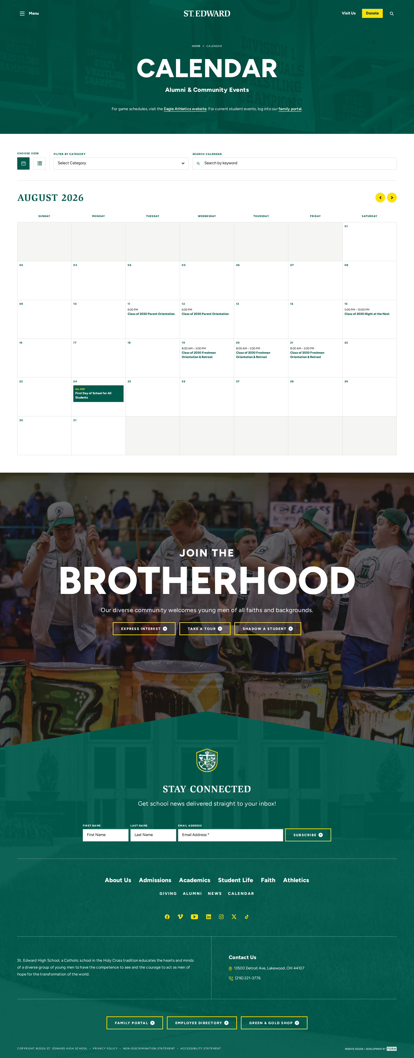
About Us (118, 881)
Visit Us (349, 14)
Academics (194, 881)
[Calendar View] (23, 163)
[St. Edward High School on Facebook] (167, 916)
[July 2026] (380, 197)
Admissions (155, 881)
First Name (92, 826)
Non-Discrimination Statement (149, 1048)
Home (196, 46)
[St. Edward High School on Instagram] (221, 916)
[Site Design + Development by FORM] (371, 1049)
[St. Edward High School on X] (234, 916)
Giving (168, 894)
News (215, 894)
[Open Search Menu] (392, 14)
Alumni (192, 894)
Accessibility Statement (200, 1048)
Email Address (190, 826)
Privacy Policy (105, 1048)
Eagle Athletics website (185, 109)
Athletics (296, 881)
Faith (268, 881)
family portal (290, 109)
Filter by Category (70, 154)
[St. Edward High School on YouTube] (194, 916)
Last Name (138, 826)
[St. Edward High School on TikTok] (246, 916)
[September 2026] (392, 197)
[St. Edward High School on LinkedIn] (208, 916)
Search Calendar (207, 154)
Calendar (241, 894)
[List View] (39, 163)
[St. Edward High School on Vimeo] (180, 916)
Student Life (235, 881)
